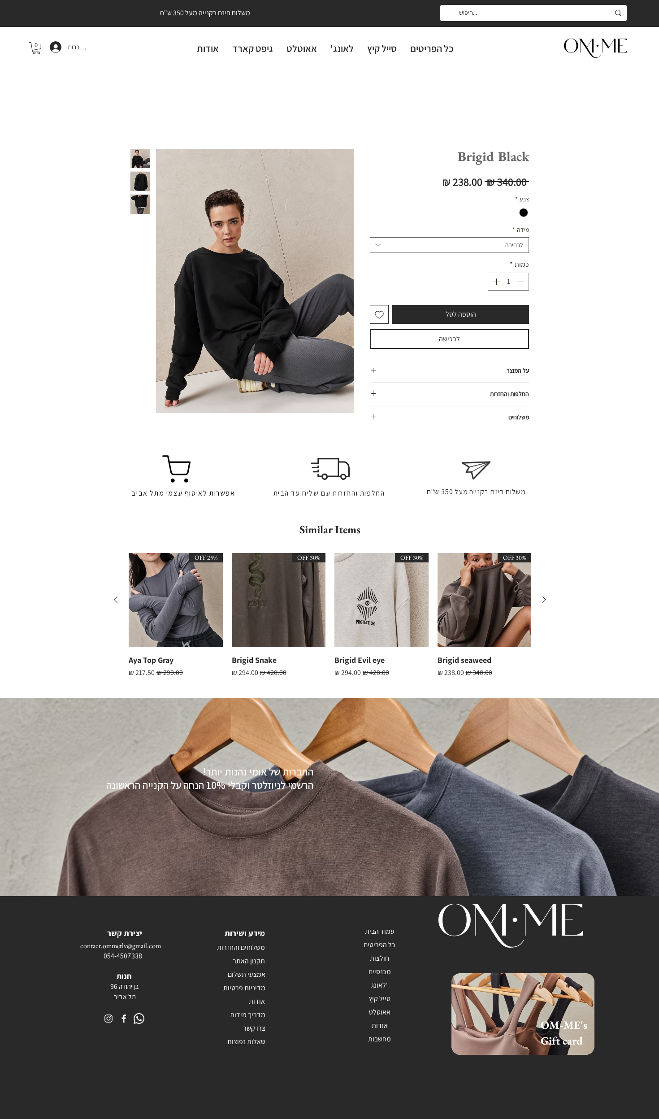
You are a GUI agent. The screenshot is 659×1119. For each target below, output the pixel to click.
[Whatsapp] (139, 1020)
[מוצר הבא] (115, 601)
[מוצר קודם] (544, 601)
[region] (528, 1027)
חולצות (379, 960)
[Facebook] (123, 1020)
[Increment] (495, 283)
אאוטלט (379, 1014)
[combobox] (449, 247)
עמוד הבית (514, 117)
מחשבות (379, 1040)
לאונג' (379, 987)
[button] (36, 48)
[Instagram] (108, 1020)
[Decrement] (521, 283)
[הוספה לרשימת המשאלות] (379, 316)
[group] (330, 623)
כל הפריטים (379, 946)
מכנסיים (380, 973)
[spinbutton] (508, 283)
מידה (520, 231)
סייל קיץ (379, 1000)
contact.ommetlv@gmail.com (120, 947)
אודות (380, 1027)
